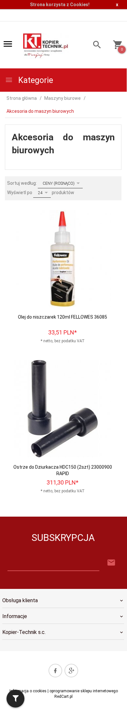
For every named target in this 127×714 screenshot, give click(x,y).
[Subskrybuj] (111, 562)
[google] (71, 670)
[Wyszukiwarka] (94, 46)
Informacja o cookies (28, 691)
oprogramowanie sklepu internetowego (83, 691)
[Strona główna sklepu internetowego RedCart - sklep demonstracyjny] (46, 45)
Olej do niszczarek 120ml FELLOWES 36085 (62, 317)
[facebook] (55, 670)
